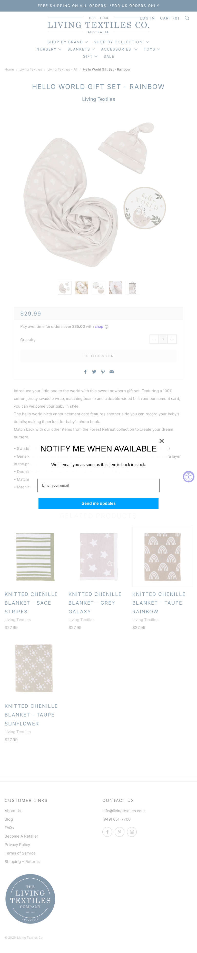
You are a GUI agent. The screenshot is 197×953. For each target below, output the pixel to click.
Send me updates (99, 503)
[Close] (161, 441)
